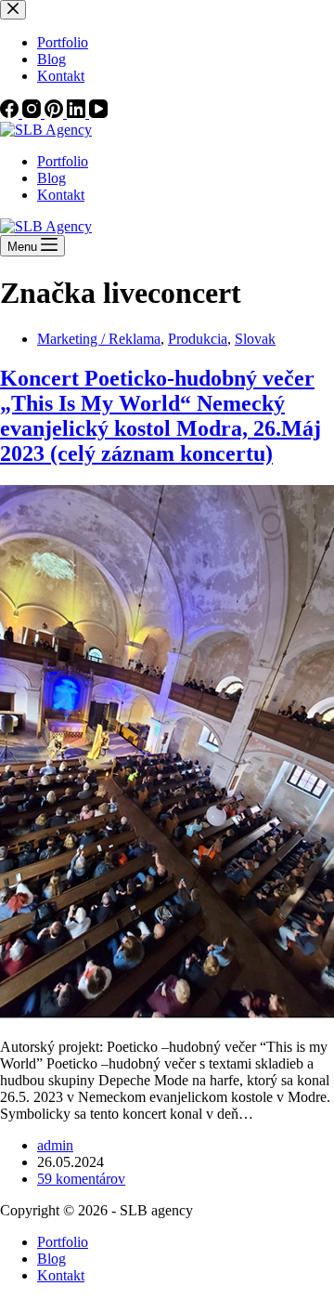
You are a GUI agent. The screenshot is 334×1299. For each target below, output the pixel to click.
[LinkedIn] (78, 113)
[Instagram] (33, 113)
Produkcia (197, 339)
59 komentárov (81, 1179)
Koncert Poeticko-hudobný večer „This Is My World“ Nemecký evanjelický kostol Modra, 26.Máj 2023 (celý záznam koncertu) (160, 416)
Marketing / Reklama (99, 339)
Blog (51, 178)
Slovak (255, 339)
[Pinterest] (56, 113)
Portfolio (62, 161)
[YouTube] (98, 113)
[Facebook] (11, 113)
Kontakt (60, 195)
